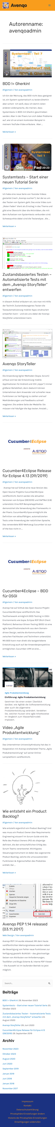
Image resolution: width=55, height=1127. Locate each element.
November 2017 (10, 1088)
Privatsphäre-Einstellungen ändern (27, 1113)
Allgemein (8, 89)
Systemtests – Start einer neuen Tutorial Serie (25, 1005)
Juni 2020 (7, 1063)
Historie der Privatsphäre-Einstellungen (27, 1118)
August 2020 (9, 1058)
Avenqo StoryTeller (19, 364)
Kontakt (27, 1105)
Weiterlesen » (9, 131)
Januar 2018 (8, 1083)
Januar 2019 (8, 1073)
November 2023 (10, 1048)
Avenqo (19, 5)
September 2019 (11, 1068)
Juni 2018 (7, 1078)
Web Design (8, 935)
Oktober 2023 (9, 1054)
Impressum (27, 1101)
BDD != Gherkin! (16, 83)
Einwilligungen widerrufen (28, 1122)
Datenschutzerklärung (27, 1109)
